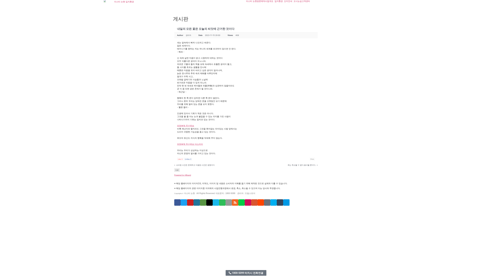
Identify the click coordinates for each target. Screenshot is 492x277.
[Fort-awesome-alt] (198, 210)
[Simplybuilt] (183, 210)
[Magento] (217, 210)
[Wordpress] (196, 202)
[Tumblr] (280, 202)
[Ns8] (231, 210)
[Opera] (190, 210)
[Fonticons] (193, 210)
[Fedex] (212, 210)
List (177, 170)
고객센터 (306, 1)
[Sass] (195, 210)
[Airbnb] (229, 210)
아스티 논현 (251, 1)
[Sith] (186, 210)
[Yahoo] (224, 210)
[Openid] (192, 210)
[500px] (286, 202)
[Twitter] (184, 202)
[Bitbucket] (181, 210)
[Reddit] (261, 202)
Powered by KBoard (182, 175)
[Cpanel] (207, 210)
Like (180, 159)
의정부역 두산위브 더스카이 (190, 144)
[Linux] (200, 210)
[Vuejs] (205, 210)
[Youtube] (190, 202)
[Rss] (235, 202)
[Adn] (227, 210)
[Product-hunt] (254, 202)
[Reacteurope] (184, 210)
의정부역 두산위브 (185, 125)
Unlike (188, 159)
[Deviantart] (241, 202)
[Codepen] (209, 202)
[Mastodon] (197, 210)
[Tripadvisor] (203, 202)
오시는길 (298, 1)
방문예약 (261, 1)
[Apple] (228, 202)
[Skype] (273, 202)
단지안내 (288, 1)
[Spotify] (222, 202)
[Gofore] (174, 210)
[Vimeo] (216, 202)
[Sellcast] (188, 210)
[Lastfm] (226, 210)
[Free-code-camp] (234, 210)
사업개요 (269, 1)
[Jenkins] (215, 210)
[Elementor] (248, 202)
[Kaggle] (210, 210)
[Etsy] (176, 210)
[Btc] (232, 210)
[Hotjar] (219, 210)
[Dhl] (213, 210)
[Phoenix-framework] (202, 210)
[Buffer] (221, 210)
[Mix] (267, 202)
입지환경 (279, 1)
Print (312, 159)
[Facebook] (177, 202)
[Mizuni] (208, 210)
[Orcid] (178, 210)
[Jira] (222, 210)
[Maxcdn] (203, 210)
